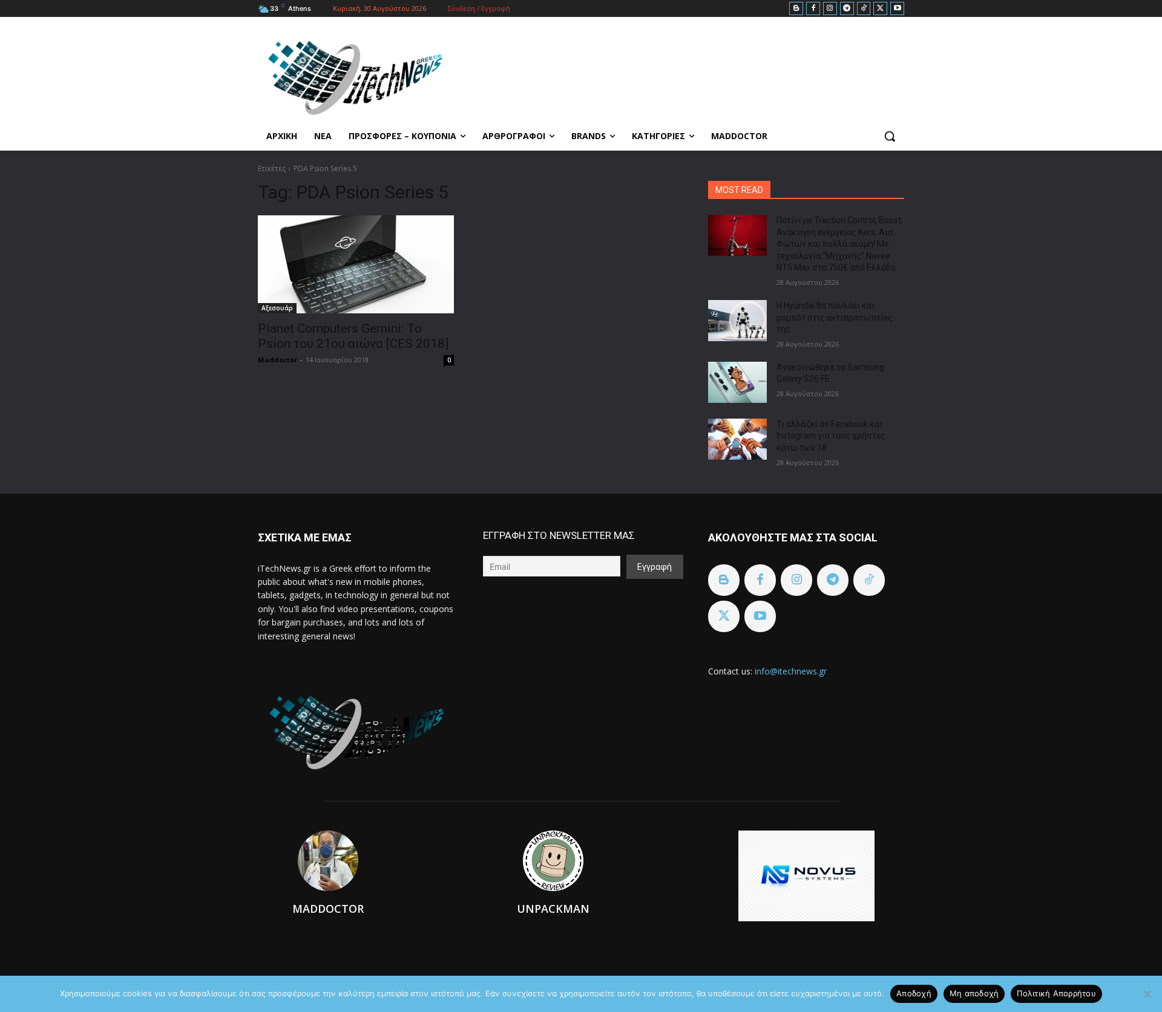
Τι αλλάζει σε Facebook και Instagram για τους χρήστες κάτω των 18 (830, 435)
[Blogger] (796, 9)
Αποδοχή (913, 993)
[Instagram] (830, 9)
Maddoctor (277, 359)
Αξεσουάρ (277, 308)
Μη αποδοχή (974, 993)
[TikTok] (864, 9)
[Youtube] (897, 9)
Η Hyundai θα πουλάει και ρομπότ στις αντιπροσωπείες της (834, 317)
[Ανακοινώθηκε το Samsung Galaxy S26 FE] (737, 382)
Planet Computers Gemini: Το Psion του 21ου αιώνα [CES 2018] (353, 336)
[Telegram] (847, 9)
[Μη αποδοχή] (1147, 994)
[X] (880, 9)
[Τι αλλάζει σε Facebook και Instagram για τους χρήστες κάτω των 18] (737, 439)
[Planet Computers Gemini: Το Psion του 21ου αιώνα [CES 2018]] (356, 264)
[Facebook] (813, 9)
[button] (889, 136)
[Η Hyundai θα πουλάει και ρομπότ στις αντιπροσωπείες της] (737, 320)
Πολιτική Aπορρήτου (1056, 993)
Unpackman (553, 908)
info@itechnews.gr (791, 671)
